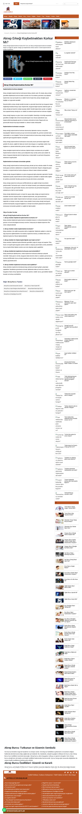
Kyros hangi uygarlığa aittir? (12, 783)
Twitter (19, 78)
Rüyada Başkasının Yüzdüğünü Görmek (53, 791)
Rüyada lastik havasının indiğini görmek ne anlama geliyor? (20, 793)
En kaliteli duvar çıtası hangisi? (13, 795)
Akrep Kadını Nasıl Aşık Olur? (35, 288)
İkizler (20, 16)
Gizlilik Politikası (33, 775)
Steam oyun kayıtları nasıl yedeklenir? (53, 797)
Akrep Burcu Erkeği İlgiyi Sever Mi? (12, 294)
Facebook (8, 78)
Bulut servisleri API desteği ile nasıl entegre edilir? (18, 785)
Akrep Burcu (13, 33)
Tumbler (38, 78)
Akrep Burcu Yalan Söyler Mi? (32, 285)
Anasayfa (7, 33)
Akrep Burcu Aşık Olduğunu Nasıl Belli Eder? (15, 288)
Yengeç (48, 16)
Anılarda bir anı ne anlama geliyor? (14, 804)
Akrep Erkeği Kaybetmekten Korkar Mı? (27, 33)
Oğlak (33, 16)
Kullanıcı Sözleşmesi (46, 775)
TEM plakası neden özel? (49, 800)
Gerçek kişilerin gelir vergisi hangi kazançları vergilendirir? (58, 793)
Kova (28, 16)
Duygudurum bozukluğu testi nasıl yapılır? (16, 791)
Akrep (5, 16)
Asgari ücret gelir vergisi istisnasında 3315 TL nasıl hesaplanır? (21, 806)
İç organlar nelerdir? (10, 797)
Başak (10, 16)
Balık (57, 16)
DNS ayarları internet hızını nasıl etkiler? (53, 789)
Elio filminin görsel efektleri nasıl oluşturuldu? (17, 789)
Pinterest (48, 78)
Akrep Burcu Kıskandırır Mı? (36, 291)
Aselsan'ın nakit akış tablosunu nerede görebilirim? (56, 804)
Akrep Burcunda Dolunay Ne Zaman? (13, 285)
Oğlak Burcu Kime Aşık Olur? (26, 3)
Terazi (38, 16)
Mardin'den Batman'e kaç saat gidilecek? (53, 802)
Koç (25, 16)
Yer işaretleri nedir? (10, 787)
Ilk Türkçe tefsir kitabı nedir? (12, 802)
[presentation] (56, 4)
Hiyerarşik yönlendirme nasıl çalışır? (52, 795)
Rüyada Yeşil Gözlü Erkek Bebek (51, 785)
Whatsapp (28, 78)
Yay (43, 16)
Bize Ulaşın (72, 775)
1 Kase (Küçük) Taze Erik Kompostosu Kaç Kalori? (18, 800)
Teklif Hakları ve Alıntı (61, 775)
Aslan (53, 16)
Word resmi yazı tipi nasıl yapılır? (51, 787)
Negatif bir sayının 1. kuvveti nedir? (52, 783)
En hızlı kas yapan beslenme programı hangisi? (55, 806)
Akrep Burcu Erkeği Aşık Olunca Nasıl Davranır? (16, 291)
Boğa (15, 16)
